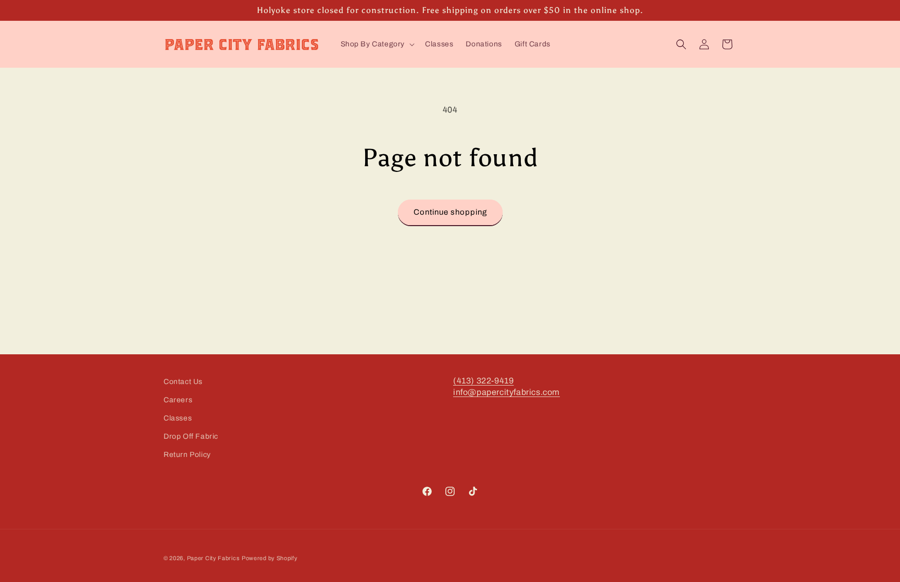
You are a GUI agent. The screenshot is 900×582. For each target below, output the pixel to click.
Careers (178, 400)
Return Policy (187, 455)
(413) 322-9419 (483, 380)
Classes (178, 418)
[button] (376, 44)
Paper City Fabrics (213, 558)
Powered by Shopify (270, 558)
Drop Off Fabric (191, 436)
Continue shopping (450, 212)
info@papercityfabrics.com (506, 392)
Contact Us (183, 382)
